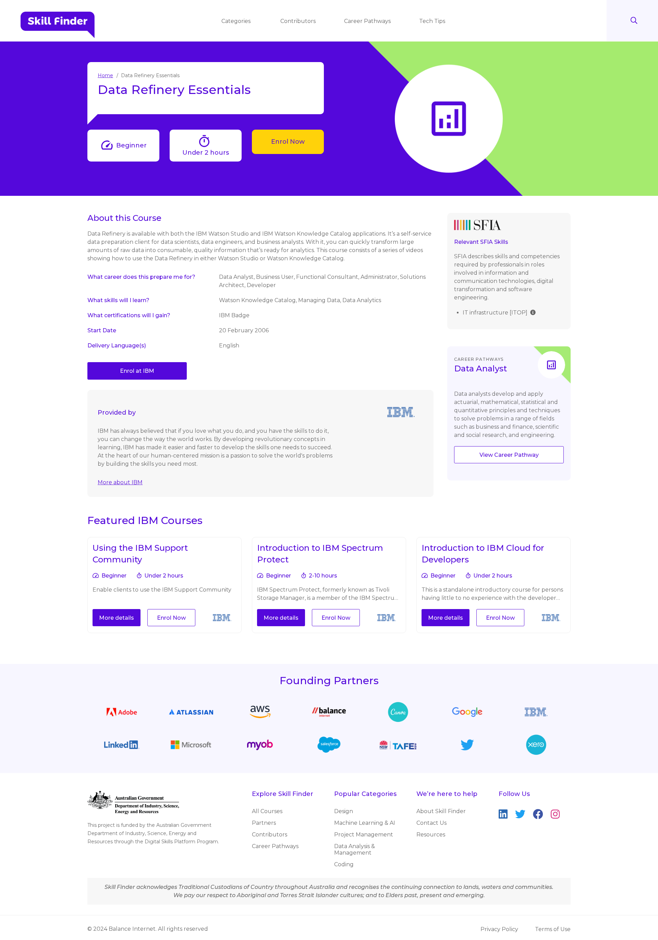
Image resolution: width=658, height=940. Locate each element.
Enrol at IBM (137, 371)
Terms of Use (553, 929)
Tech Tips (432, 21)
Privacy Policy (499, 929)
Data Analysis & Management (354, 849)
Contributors (298, 21)
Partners (264, 823)
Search (634, 20)
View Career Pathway (509, 455)
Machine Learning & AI (364, 823)
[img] (533, 312)
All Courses (267, 811)
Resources (430, 834)
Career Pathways (367, 21)
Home (105, 75)
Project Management (363, 834)
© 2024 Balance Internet (121, 929)
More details (116, 618)
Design (343, 811)
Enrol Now (288, 141)
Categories (236, 21)
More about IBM (120, 482)
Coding (344, 864)
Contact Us (431, 823)
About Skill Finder (441, 811)
